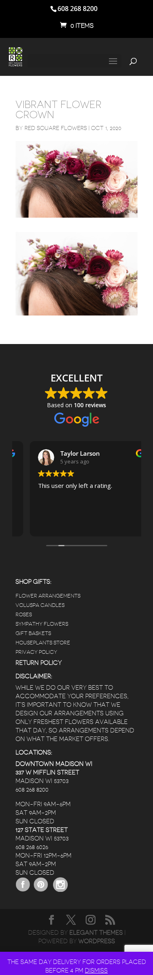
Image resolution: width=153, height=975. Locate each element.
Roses (24, 614)
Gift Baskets (33, 633)
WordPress (96, 941)
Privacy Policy (36, 652)
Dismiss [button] (96, 971)
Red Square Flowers (55, 128)
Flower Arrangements (48, 595)
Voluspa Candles (40, 605)
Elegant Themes (96, 933)
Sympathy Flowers (42, 623)
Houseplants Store (43, 642)
